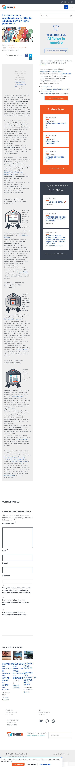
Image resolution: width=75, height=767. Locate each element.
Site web (6, 575)
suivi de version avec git (20, 461)
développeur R (48, 91)
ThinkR (12, 45)
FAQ (40, 710)
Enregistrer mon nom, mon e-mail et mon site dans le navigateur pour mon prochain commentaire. (16, 590)
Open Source (44, 712)
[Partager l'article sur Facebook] (26, 55)
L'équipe (42, 715)
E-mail (6, 563)
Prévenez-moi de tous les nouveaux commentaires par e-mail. (15, 602)
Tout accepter (18, 764)
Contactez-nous (46, 94)
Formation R (21, 48)
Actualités (11, 48)
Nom (5, 551)
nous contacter (9, 475)
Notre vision (11, 712)
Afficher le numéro (56, 41)
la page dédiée (22, 272)
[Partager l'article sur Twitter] (30, 55)
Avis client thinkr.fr (61, 754)
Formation (11, 723)
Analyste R (47, 87)
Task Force (12, 725)
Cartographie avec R (11, 457)
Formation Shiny (17, 396)
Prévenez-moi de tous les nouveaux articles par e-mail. (15, 613)
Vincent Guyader (55, 246)
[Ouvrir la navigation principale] (71, 7)
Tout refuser (31, 764)
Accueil (9, 710)
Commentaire (9, 523)
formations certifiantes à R (20, 84)
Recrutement (13, 720)
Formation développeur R (13, 319)
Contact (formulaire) (36, 733)
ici (22, 463)
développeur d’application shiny (55, 89)
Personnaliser (45, 764)
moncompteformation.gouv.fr (51, 71)
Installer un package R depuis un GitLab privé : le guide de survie (7, 677)
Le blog (9, 715)
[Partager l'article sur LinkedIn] (30, 58)
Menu (5, 2)
